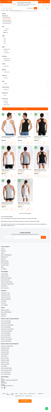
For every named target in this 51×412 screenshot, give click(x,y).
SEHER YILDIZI (37, 169)
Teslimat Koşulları (4, 273)
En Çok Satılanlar (4, 305)
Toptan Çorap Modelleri (6, 299)
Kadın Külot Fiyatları (5, 352)
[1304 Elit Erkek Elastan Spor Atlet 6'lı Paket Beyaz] (8, 123)
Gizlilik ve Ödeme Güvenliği (6, 281)
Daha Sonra (29, 8)
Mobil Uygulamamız (5, 262)
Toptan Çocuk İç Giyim (5, 297)
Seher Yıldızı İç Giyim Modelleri (7, 325)
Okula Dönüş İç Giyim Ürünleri (7, 346)
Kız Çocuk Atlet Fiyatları (6, 372)
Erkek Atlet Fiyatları (5, 350)
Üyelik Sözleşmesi (4, 275)
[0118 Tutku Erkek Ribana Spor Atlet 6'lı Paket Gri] (25, 157)
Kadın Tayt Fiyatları (5, 358)
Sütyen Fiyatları (4, 356)
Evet (35, 8)
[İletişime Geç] (46, 408)
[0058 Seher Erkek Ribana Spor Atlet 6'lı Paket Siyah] (41, 157)
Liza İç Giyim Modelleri (5, 333)
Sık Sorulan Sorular (5, 288)
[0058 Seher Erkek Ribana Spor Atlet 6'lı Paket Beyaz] (25, 190)
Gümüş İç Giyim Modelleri (6, 341)
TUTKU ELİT (4, 136)
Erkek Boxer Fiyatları (5, 348)
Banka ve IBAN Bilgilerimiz (6, 254)
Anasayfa (3, 248)
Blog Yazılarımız (4, 285)
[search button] (47, 8)
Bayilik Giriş (3, 258)
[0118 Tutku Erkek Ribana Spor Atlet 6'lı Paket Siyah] (41, 123)
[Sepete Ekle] (11, 143)
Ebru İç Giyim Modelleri (5, 335)
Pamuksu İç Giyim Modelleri (6, 339)
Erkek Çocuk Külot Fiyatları (6, 370)
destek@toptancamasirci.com (7, 385)
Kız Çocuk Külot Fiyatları (6, 374)
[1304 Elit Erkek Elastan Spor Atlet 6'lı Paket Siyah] (25, 123)
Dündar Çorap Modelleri (6, 323)
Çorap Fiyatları (4, 366)
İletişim (2, 266)
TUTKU (35, 136)
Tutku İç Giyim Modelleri (6, 321)
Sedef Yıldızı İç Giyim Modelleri (7, 329)
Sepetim (2, 252)
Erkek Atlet (11, 10)
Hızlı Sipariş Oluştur (5, 264)
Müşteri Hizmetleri (4, 260)
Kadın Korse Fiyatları (5, 360)
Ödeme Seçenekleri (5, 310)
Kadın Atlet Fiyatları (5, 354)
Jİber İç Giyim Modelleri (6, 327)
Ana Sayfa (3, 10)
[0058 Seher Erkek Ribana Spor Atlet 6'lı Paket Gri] (8, 190)
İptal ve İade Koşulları (5, 279)
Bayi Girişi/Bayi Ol (25, 400)
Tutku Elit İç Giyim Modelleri (6, 331)
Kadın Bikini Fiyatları (5, 362)
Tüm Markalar (4, 268)
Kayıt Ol (43, 237)
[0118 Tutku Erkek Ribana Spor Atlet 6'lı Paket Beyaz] (8, 157)
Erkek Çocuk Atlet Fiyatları (6, 368)
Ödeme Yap (3, 316)
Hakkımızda (3, 250)
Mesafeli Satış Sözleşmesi (6, 277)
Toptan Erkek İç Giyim (5, 295)
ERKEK (7, 10)
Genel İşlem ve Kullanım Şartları (7, 283)
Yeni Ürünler (3, 303)
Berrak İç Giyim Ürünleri (6, 337)
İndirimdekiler (4, 301)
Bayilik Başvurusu (4, 256)
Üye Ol (45, 1)
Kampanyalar (3, 314)
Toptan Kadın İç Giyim (5, 293)
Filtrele (25, 108)
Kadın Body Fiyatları (5, 364)
